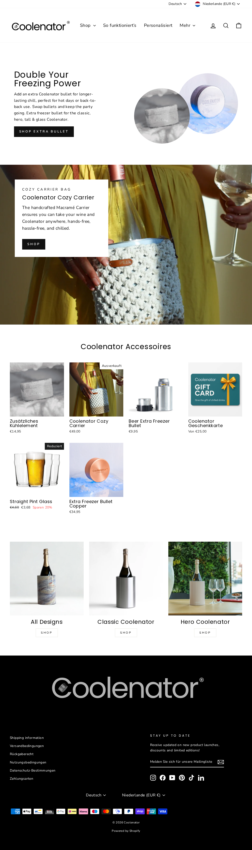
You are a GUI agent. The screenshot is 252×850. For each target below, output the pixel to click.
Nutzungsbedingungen (28, 762)
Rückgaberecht (21, 754)
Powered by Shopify (126, 831)
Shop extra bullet (44, 131)
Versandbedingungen (27, 746)
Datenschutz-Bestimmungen (33, 770)
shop (33, 244)
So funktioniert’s (120, 25)
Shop (86, 25)
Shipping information (27, 737)
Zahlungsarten (21, 778)
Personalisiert (158, 25)
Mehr (185, 25)
